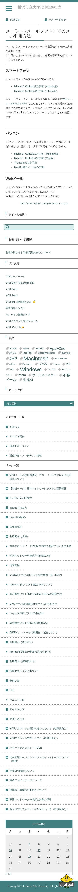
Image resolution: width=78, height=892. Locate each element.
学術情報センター (15, 308)
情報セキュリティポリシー (24, 670)
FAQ (12, 690)
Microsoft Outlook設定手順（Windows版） (37, 153)
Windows (31, 369)
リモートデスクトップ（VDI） (26, 747)
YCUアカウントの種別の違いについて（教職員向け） (39, 728)
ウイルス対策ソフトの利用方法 (27, 613)
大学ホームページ (15, 276)
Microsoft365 (61, 358)
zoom (22, 375)
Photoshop (27, 364)
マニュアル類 (17, 699)
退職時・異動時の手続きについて (28, 790)
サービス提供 (17, 436)
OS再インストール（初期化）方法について (34, 632)
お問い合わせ (17, 719)
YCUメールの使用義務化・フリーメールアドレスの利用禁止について (40, 477)
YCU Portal (12, 295)
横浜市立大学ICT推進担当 (40, 7)
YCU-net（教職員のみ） (19, 302)
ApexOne (57, 349)
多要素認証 (16, 527)
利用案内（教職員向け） (23, 661)
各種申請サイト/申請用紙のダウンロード (28, 252)
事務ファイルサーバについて (26, 780)
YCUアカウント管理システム (22, 321)
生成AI (28, 380)
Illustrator (66, 353)
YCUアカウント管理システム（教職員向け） (34, 738)
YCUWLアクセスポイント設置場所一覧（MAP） (36, 574)
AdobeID (39, 348)
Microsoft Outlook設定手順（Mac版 (33, 158)
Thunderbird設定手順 (25, 162)
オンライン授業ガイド (18, 314)
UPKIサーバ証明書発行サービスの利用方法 (33, 603)
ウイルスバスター (44, 375)
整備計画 (15, 680)
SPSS (43, 364)
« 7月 (9, 873)
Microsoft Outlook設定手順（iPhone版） (36, 91)
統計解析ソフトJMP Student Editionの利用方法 (36, 594)
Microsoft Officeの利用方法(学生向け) (30, 651)
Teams (56, 364)
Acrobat (13, 348)
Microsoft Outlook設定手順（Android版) (36, 86)
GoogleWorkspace (46, 353)
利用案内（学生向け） (22, 642)
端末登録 (15, 565)
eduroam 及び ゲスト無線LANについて (31, 584)
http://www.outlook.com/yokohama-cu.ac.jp (44, 203)
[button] (66, 880)
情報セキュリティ (19, 446)
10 (10, 850)
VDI (68, 364)
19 (29, 856)
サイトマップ (17, 709)
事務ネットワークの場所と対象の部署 (30, 799)
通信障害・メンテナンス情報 (26, 455)
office (12, 364)
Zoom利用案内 (18, 517)
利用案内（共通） (19, 536)
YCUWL (51, 369)
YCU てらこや (13, 327)
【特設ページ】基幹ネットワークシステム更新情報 (38, 488)
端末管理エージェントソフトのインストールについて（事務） (39, 759)
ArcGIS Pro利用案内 (21, 498)
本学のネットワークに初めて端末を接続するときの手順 (40, 546)
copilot (27, 352)
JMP (13, 358)
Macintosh (35, 358)
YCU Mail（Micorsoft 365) (20, 282)
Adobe (26, 348)
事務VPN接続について (22, 770)
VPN (11, 369)
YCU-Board (12, 289)
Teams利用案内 (18, 507)
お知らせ (15, 426)
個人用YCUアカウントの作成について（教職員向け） (39, 809)
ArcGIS (12, 353)
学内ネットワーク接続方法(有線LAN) (30, 555)
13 (39, 850)
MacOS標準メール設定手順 (29, 167)
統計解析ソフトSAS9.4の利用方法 (29, 623)
